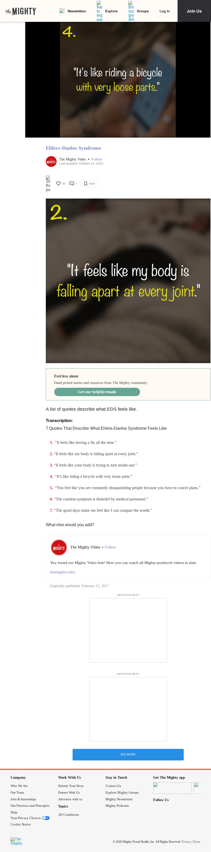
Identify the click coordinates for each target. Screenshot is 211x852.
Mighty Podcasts (117, 806)
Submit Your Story (71, 786)
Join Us (194, 11)
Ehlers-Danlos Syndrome (73, 148)
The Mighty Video (73, 159)
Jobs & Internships (23, 799)
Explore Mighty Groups (122, 792)
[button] (96, 159)
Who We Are (19, 786)
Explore (111, 10)
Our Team (17, 792)
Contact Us (113, 786)
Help (14, 812)
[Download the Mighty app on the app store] (172, 788)
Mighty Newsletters (119, 799)
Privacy (186, 842)
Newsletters (77, 10)
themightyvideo (62, 572)
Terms (196, 842)
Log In (165, 10)
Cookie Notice (21, 824)
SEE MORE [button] (128, 754)
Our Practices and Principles (30, 806)
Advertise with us (70, 799)
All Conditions (68, 815)
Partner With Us (69, 792)
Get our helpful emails (97, 392)
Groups (143, 10)
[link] (20, 11)
